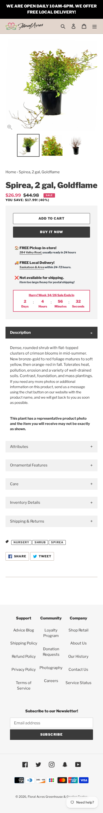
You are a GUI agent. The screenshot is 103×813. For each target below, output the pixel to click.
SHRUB (40, 542)
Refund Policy (24, 656)
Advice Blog (23, 630)
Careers (51, 681)
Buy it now (51, 232)
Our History (78, 656)
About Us (78, 643)
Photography (51, 668)
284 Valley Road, (31, 252)
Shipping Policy (23, 643)
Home (11, 172)
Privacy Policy (24, 669)
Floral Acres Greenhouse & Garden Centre (58, 796)
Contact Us (78, 669)
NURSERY (21, 542)
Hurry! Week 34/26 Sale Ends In (51, 295)
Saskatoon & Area (32, 267)
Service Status (79, 683)
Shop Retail (78, 630)
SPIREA (57, 542)
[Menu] (94, 26)
